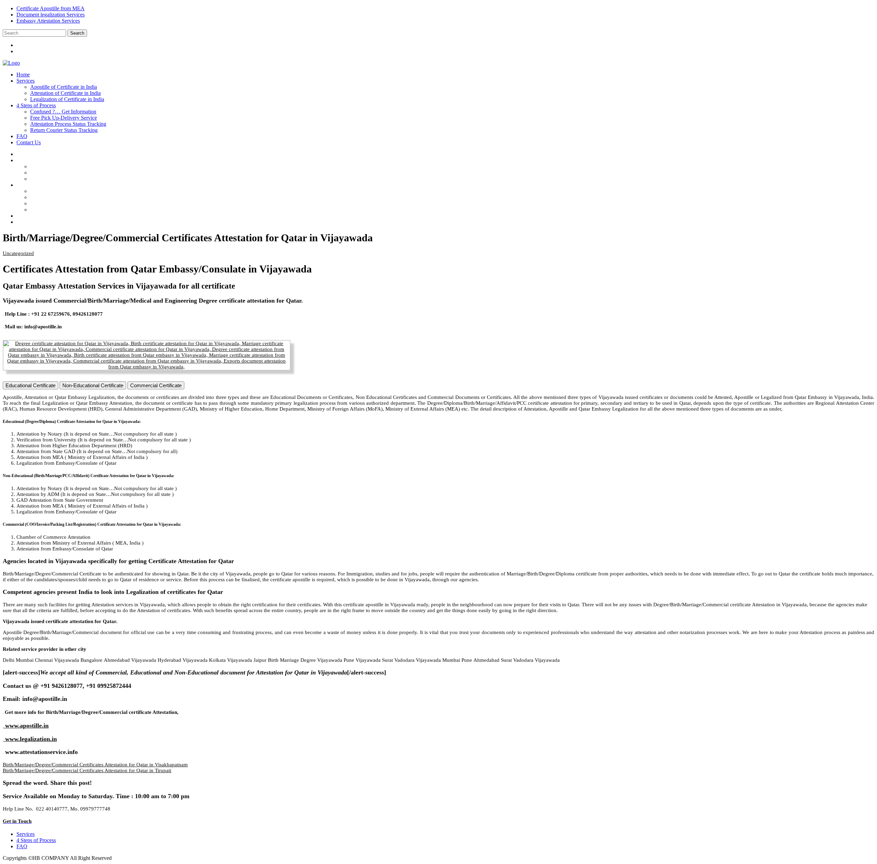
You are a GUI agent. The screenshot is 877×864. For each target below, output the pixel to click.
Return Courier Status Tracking (64, 130)
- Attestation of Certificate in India (72, 172)
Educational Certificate (30, 385)
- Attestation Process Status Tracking (75, 203)
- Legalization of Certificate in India (74, 179)
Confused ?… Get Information (63, 111)
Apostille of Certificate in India (63, 87)
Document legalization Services (50, 14)
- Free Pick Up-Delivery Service (70, 197)
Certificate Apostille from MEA (50, 8)
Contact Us (28, 142)
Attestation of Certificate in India (65, 93)
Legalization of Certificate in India (67, 99)
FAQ (21, 136)
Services (25, 81)
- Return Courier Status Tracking (71, 209)
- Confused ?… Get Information (70, 191)
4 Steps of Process (36, 105)
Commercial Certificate (156, 385)
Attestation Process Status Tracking (68, 124)
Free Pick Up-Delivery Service (63, 118)
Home (23, 74)
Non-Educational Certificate (92, 385)
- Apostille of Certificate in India (70, 166)
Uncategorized (18, 253)
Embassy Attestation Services (48, 21)
